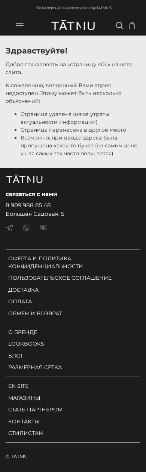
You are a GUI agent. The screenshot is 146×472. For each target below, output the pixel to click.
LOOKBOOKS (26, 343)
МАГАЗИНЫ (24, 398)
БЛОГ (16, 355)
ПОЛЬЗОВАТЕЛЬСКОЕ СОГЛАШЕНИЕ (60, 278)
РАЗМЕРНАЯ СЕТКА (35, 367)
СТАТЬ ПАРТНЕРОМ (35, 409)
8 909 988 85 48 (28, 205)
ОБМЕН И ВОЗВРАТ (35, 313)
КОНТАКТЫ (24, 421)
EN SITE (18, 386)
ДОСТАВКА (23, 289)
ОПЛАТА (20, 301)
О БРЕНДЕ (22, 332)
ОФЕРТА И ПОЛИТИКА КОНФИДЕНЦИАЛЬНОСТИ (45, 262)
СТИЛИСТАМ (25, 433)
